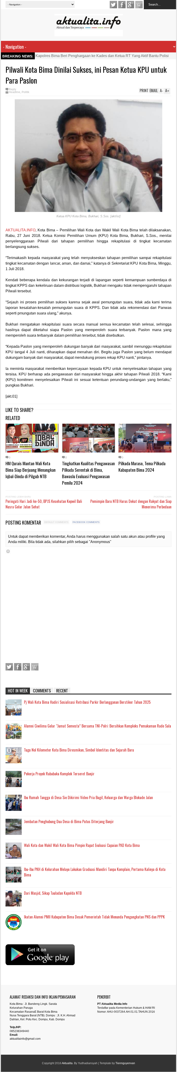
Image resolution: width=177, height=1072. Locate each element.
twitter (113, 4)
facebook (122, 4)
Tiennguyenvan (125, 1063)
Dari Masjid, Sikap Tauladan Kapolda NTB (53, 893)
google (130, 4)
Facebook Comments (86, 522)
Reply (12, 89)
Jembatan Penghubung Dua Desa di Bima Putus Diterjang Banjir (69, 821)
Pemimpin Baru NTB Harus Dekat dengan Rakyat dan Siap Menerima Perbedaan (130, 504)
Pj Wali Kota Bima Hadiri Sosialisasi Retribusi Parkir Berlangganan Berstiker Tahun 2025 (87, 702)
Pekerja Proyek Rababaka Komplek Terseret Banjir (59, 773)
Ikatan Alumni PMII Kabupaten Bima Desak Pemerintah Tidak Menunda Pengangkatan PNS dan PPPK (94, 917)
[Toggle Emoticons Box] (8, 551)
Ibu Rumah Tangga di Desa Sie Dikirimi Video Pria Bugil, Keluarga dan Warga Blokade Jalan (88, 797)
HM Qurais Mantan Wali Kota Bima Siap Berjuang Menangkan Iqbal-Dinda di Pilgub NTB (31, 469)
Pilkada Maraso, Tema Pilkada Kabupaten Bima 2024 (141, 466)
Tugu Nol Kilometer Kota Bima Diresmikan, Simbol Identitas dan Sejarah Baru (79, 750)
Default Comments (56, 522)
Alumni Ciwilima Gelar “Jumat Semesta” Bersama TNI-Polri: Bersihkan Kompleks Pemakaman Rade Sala (97, 726)
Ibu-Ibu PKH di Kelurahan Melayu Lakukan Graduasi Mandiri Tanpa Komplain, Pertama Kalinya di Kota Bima (94, 872)
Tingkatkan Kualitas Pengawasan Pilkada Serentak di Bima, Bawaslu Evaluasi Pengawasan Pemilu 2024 (88, 473)
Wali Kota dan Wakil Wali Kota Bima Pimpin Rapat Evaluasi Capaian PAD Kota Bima (82, 845)
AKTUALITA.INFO (20, 230)
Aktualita (67, 1063)
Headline (14, 92)
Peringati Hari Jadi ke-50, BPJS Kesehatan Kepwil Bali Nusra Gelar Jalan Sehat (44, 504)
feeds (139, 4)
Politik (25, 92)
